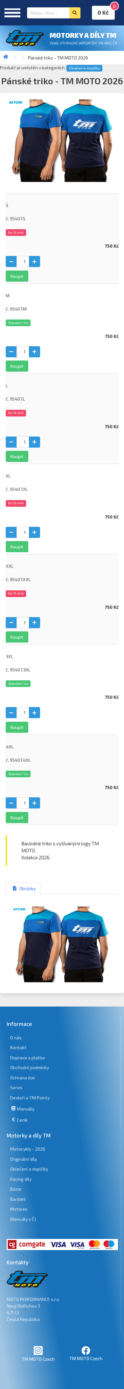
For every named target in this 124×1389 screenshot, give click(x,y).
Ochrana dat (22, 1077)
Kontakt (18, 1047)
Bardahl (18, 1199)
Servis (16, 1087)
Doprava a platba (27, 1057)
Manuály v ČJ (23, 1219)
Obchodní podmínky (29, 1067)
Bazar (16, 1189)
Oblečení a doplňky (84, 68)
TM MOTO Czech (38, 1359)
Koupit (17, 276)
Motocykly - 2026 (27, 1149)
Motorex (18, 1209)
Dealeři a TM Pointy (30, 1097)
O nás (16, 1037)
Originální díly (23, 1159)
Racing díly (20, 1179)
